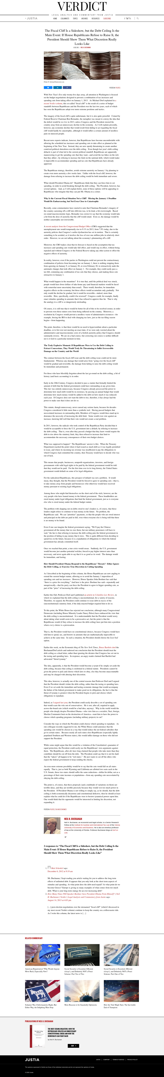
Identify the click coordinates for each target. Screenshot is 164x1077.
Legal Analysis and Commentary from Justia (82, 15)
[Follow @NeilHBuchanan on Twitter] (65, 837)
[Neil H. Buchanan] (52, 825)
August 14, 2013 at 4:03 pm (59, 900)
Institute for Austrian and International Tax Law (91, 825)
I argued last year (60, 702)
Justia (32, 18)
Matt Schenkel (57, 868)
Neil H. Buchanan (86, 47)
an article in (99, 594)
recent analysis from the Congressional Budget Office (68, 226)
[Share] (48, 87)
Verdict (82, 6)
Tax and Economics (61, 809)
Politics (118, 88)
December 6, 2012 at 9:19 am (60, 871)
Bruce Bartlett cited (107, 647)
